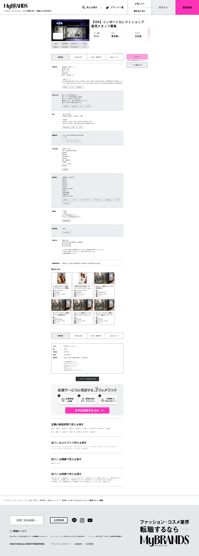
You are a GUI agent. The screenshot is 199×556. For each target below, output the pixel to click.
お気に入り (140, 3)
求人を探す (92, 7)
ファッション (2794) (55, 446)
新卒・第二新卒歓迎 (85, 106)
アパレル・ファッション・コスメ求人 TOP (20, 500)
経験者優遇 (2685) (65, 479)
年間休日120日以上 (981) (115, 478)
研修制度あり (109, 200)
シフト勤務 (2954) (55, 479)
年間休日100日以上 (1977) (102, 478)
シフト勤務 (83, 43)
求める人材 (78, 57)
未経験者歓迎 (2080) (75, 479)
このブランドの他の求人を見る (87, 379)
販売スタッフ (53, 500)
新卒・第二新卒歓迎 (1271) (87, 479)
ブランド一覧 (117, 7)
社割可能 (117, 200)
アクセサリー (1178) (68, 448)
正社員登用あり (74, 47)
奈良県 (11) (86, 432)
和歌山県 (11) (93, 432)
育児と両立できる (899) (100, 479)
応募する (137, 56)
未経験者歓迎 (74, 106)
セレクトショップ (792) (103, 446)
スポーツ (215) (77, 448)
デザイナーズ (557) (78, 446)
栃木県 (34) (64, 428)
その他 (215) (85, 448)
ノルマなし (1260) (97, 481)
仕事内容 (60, 57)
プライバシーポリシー (61, 544)
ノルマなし (84, 47)
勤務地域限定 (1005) (67, 481)
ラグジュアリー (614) (67, 446)
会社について (114, 57)
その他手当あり (75, 200)
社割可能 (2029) (87, 481)
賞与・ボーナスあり (77, 127)
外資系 (55, 43)
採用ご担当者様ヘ (27, 520)
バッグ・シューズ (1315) (56, 448)
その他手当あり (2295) (90, 478)
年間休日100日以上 (86, 200)
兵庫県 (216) (79, 432)
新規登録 (187, 7)
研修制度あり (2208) (78, 481)
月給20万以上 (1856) (55, 478)
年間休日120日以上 (98, 200)
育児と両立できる (75, 141)
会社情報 (89, 544)
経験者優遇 (65, 43)
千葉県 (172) (85, 428)
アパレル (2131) (113, 446)
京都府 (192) (64, 432)
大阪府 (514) (72, 432)
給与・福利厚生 (96, 57)
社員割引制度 (66, 203)
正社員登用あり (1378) (56, 481)
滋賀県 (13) (58, 432)
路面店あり (79, 87)
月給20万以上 (74, 43)
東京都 (42, 500)
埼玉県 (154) (78, 428)
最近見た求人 (140, 11)
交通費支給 (55, 47)
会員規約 (78, 544)
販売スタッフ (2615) (55, 463)
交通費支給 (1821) (66, 478)
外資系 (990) (110, 479)
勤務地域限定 (65, 47)
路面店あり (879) (106, 481)
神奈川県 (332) (101, 428)
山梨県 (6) (109, 428)
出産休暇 (65, 169)
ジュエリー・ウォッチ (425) (90, 446)
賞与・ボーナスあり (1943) (77, 478)
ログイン (163, 7)
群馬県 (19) (71, 428)
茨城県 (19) (58, 428)
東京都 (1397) (93, 428)
